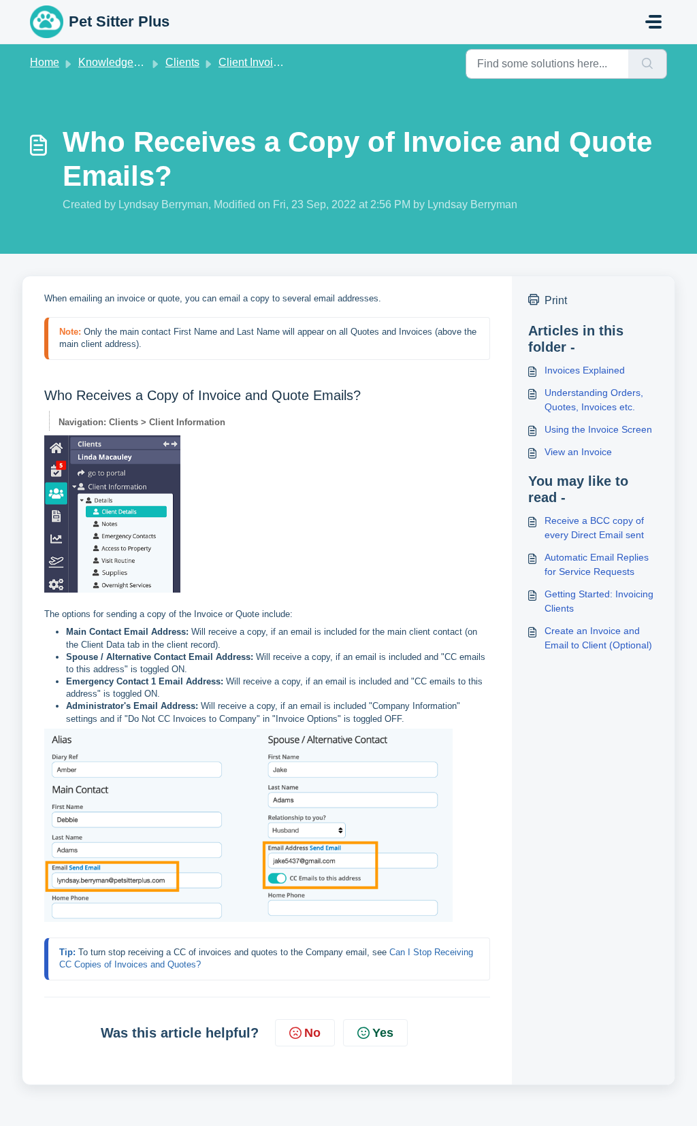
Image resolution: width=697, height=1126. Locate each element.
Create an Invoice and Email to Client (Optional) (598, 637)
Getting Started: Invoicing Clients (599, 601)
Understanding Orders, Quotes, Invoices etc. (594, 399)
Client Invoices (254, 62)
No (312, 1033)
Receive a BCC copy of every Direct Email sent (594, 527)
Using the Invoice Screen (598, 429)
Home (44, 62)
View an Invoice (578, 451)
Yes (382, 1033)
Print (556, 300)
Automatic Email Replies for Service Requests (597, 564)
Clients (182, 62)
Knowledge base (119, 62)
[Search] (647, 64)
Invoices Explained (585, 370)
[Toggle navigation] (653, 22)
